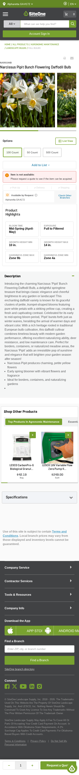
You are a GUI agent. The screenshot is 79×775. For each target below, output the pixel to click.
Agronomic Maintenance (45, 44)
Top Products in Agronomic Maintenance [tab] (33, 421)
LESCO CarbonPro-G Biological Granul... (22, 467)
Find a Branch (14, 641)
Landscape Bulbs (16, 48)
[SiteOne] (34, 16)
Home (8, 44)
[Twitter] (15, 687)
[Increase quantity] (32, 765)
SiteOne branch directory (20, 669)
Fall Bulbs (34, 48)
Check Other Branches (64, 196)
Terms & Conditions (15, 741)
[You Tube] (24, 687)
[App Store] (21, 627)
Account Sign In (39, 33)
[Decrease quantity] (9, 765)
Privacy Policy (38, 741)
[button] (18, 4)
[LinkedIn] (32, 687)
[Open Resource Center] (72, 768)
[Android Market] (58, 627)
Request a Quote (58, 765)
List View (67, 141)
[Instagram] (40, 687)
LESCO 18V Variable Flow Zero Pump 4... (57, 467)
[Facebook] (8, 687)
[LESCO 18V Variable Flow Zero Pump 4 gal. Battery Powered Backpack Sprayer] (57, 447)
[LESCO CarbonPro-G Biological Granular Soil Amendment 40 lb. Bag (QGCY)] (22, 447)
